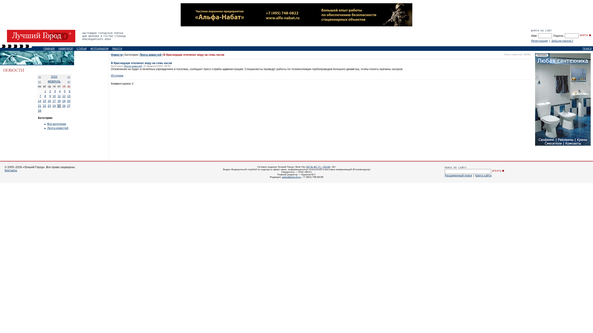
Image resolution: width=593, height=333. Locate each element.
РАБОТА (117, 48)
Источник (117, 75)
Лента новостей (57, 128)
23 (49, 106)
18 (59, 101)
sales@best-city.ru (291, 177)
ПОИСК (587, 48)
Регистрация (539, 41)
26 (64, 106)
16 (49, 101)
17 (54, 101)
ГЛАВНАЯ (49, 48)
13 (68, 96)
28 (39, 110)
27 (68, 106)
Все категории (56, 124)
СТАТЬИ (82, 48)
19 (64, 101)
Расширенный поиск (458, 175)
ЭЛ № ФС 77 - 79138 (318, 167)
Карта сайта (483, 175)
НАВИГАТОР (65, 48)
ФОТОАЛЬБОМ (99, 48)
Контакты (11, 170)
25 (59, 106)
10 (54, 96)
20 (68, 101)
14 (39, 101)
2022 (54, 76)
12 (64, 96)
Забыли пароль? (562, 41)
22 (44, 106)
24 (54, 106)
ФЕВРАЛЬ (54, 81)
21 (39, 106)
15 (44, 101)
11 (59, 96)
